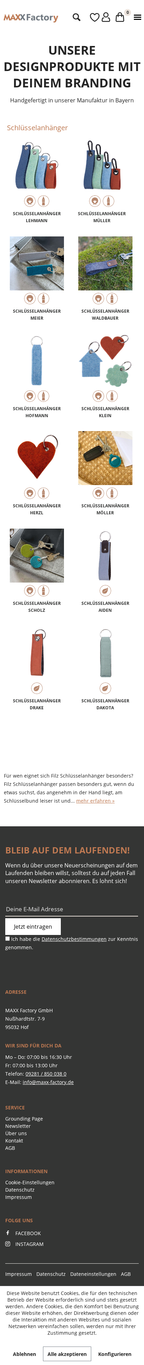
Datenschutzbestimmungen (74, 939)
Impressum (18, 1197)
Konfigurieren (114, 1354)
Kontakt (14, 1140)
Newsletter (18, 1126)
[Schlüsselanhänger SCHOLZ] (37, 563)
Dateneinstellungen (93, 1274)
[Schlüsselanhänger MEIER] (37, 271)
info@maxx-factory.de (48, 1082)
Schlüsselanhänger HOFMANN (37, 412)
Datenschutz (20, 1189)
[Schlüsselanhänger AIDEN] (105, 563)
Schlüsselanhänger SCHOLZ (37, 606)
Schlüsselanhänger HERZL (37, 509)
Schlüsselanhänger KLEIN (105, 412)
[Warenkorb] (118, 17)
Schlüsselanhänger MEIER (37, 314)
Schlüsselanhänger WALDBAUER (105, 314)
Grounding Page (24, 1118)
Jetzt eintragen (33, 926)
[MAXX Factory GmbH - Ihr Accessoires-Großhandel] (30, 18)
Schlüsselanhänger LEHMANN (37, 217)
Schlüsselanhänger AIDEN (105, 606)
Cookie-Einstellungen (30, 1182)
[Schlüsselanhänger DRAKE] (37, 661)
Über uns (16, 1133)
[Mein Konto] (101, 17)
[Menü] (136, 17)
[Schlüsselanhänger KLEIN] (105, 369)
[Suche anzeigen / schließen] (74, 17)
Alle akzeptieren (67, 1354)
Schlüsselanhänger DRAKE (37, 704)
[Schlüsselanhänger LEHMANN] (37, 174)
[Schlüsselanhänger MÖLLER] (105, 466)
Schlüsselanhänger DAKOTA (105, 704)
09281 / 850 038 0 (46, 1073)
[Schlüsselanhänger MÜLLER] (102, 174)
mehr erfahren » (95, 800)
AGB (10, 1148)
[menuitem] (74, 17)
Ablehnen (24, 1354)
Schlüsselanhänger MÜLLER (102, 217)
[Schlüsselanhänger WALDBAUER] (105, 271)
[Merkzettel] (88, 17)
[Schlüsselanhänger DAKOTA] (105, 661)
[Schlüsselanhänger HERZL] (37, 466)
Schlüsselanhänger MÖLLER (105, 509)
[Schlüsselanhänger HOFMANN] (37, 369)
